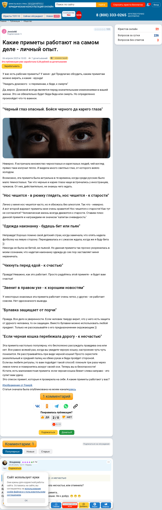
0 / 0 (58, 424)
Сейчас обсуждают (33, 16)
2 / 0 (56, 417)
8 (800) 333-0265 (111, 15)
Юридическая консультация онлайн (31, 6)
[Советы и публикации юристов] (5, 5)
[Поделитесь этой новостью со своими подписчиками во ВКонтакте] (37, 406)
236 (156, 35)
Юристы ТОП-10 (11, 16)
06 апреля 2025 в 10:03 (14, 58)
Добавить (83, 506)
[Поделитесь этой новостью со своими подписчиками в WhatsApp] (66, 406)
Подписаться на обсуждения (96, 444)
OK (26, 500)
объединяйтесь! (35, 4)
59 (157, 29)
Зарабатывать (12, 66)
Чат (4, 468)
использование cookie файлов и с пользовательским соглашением (26, 491)
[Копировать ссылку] (75, 406)
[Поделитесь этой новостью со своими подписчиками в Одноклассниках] (47, 406)
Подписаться (48, 432)
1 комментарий (56, 396)
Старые (45, 451)
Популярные (12, 451)
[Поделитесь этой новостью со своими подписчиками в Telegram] (56, 406)
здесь (72, 389)
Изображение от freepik (17, 385)
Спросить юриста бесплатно (128, 4)
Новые (30, 451)
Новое (52, 16)
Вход (156, 4)
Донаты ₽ (67, 432)
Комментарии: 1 (19, 444)
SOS (78, 14)
